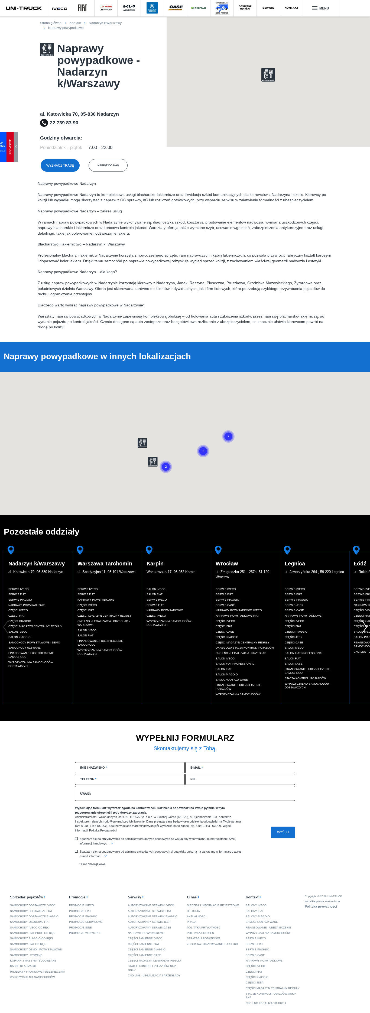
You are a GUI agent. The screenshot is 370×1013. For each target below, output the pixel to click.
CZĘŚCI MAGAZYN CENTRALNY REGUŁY (155, 960)
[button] (268, 75)
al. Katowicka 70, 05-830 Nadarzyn (35, 572)
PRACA (191, 921)
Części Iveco (18, 610)
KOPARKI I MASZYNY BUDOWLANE (33, 960)
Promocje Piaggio (83, 916)
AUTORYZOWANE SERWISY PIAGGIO (152, 916)
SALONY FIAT (255, 911)
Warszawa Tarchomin (104, 564)
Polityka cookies (200, 932)
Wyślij (283, 832)
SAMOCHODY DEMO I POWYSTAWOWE (36, 949)
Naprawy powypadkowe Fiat (237, 615)
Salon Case (294, 663)
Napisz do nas (108, 165)
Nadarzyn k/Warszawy (36, 564)
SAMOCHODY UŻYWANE (26, 955)
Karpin (155, 564)
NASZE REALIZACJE (23, 966)
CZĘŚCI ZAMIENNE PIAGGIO (146, 949)
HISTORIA (193, 911)
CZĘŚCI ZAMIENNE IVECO (145, 938)
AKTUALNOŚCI (196, 916)
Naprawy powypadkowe (26, 605)
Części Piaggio (19, 621)
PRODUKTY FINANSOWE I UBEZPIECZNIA (37, 971)
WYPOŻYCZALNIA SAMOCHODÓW (32, 977)
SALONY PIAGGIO (258, 916)
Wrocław (227, 564)
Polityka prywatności (204, 927)
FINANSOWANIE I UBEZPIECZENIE (268, 927)
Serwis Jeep (294, 605)
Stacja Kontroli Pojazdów (305, 678)
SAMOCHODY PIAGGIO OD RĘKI (31, 938)
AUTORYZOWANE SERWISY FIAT (149, 911)
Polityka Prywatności (102, 830)
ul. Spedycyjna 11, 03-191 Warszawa (106, 572)
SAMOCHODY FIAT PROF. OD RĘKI (33, 932)
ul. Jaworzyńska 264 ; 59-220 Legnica (314, 572)
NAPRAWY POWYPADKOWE (146, 932)
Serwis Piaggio (20, 599)
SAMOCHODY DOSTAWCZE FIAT (31, 911)
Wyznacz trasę (60, 165)
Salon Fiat (85, 635)
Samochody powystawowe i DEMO (34, 642)
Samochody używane (24, 647)
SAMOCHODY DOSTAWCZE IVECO (32, 905)
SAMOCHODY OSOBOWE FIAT (30, 921)
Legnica (295, 564)
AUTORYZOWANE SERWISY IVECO (151, 905)
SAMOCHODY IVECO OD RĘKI (30, 927)
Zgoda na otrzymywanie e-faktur (212, 944)
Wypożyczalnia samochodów (238, 694)
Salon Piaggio (19, 637)
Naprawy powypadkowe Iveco (239, 610)
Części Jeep (294, 637)
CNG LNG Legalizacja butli (266, 1003)
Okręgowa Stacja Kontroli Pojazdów (245, 647)
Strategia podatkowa (203, 938)
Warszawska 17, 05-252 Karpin (171, 572)
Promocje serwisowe (86, 921)
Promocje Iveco (81, 905)
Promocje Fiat (80, 911)
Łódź (360, 564)
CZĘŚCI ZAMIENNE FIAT (143, 944)
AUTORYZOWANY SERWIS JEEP (149, 921)
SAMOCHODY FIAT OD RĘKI (28, 944)
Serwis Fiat (17, 594)
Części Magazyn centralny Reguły (35, 626)
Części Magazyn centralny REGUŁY (273, 988)
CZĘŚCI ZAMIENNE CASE (144, 955)
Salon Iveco (17, 631)
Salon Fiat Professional (235, 663)
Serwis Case (225, 605)
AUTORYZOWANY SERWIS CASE (149, 927)
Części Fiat (16, 615)
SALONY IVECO (256, 905)
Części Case (225, 631)
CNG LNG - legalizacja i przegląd (241, 653)
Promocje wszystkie (85, 932)
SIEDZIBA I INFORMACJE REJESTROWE (213, 905)
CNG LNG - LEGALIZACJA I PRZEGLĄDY (154, 975)
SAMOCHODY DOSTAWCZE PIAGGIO (34, 916)
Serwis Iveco (18, 589)
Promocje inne (80, 927)
